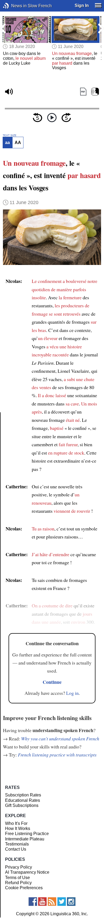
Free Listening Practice (27, 833)
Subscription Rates (23, 795)
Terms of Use (17, 877)
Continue (52, 681)
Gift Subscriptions (21, 805)
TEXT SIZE (10, 135)
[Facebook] (33, 901)
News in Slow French (14, 5)
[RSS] (52, 901)
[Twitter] (61, 901)
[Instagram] (71, 901)
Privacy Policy (18, 867)
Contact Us (15, 849)
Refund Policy (18, 882)
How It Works (17, 828)
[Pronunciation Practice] (95, 91)
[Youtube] (42, 901)
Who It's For (16, 823)
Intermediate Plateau (24, 839)
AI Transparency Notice (27, 872)
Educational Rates (22, 800)
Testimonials (17, 844)
